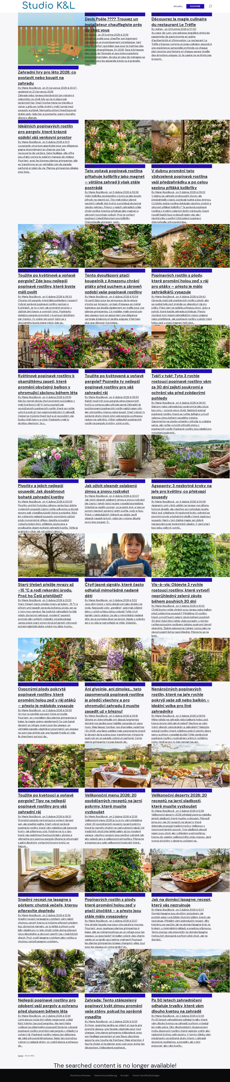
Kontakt (125, 1075)
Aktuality (178, 6)
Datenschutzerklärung (105, 1075)
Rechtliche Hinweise (80, 1075)
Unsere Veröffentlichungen (146, 1075)
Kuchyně (195, 6)
